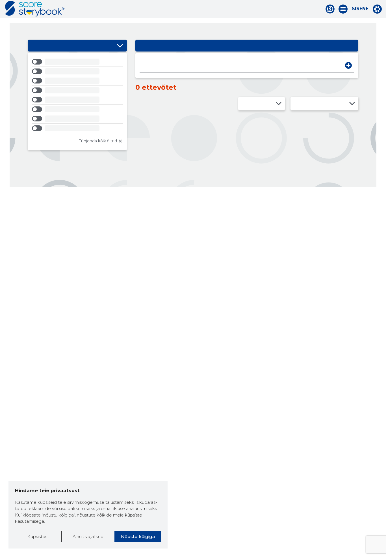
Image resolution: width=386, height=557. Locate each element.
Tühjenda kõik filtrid (98, 140)
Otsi (348, 65)
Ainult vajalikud (88, 536)
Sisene (360, 8)
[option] (77, 63)
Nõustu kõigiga (138, 536)
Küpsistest (38, 536)
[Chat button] (330, 9)
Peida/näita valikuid (120, 45)
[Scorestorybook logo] (34, 9)
